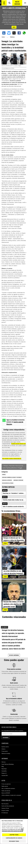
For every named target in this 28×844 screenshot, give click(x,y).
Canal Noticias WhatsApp (8, 764)
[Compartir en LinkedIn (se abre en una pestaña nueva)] (3, 33)
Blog (3, 766)
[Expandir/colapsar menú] (25, 3)
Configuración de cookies (14, 838)
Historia (3, 749)
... (7, 37)
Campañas (4, 771)
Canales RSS (5, 775)
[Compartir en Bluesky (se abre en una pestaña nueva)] (9, 33)
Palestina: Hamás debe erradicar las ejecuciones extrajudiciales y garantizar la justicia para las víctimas (14, 500)
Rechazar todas (14, 841)
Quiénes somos (5, 746)
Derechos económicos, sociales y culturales (12, 477)
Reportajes (4, 768)
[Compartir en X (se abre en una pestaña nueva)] (14, 33)
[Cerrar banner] (26, 7)
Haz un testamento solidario (8, 788)
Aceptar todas (14, 834)
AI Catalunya (5, 812)
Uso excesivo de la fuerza (7, 483)
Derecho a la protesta (7, 480)
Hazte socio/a (17, 3)
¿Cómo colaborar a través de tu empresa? (11, 795)
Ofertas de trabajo (6, 753)
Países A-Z (4, 773)
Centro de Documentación (8, 806)
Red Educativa (5, 803)
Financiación (5, 751)
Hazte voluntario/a (6, 790)
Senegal (4, 474)
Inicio (3, 37)
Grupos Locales (5, 810)
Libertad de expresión (18, 480)
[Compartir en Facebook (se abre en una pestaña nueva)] (19, 33)
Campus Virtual (5, 808)
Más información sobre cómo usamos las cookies (12, 830)
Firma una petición (6, 784)
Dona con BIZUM (6, 793)
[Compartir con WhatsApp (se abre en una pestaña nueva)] (24, 33)
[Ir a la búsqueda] (9, 3)
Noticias (12, 37)
